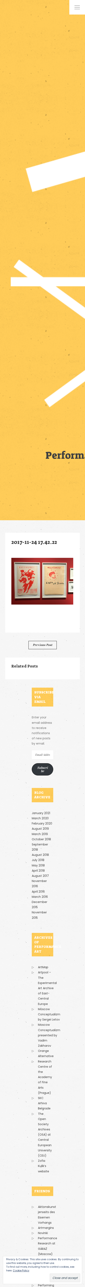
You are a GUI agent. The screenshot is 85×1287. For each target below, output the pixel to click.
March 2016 (40, 897)
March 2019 (40, 834)
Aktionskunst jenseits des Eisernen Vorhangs (47, 1215)
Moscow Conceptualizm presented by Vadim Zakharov (49, 1035)
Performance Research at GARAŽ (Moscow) (47, 1246)
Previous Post (42, 645)
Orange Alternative (46, 1053)
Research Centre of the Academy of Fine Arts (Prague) (45, 1077)
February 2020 (42, 823)
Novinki (43, 1233)
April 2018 (38, 871)
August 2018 (40, 855)
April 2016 (38, 891)
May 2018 (38, 865)
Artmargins (46, 1228)
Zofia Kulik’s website (43, 1166)
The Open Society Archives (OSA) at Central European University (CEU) (45, 1135)
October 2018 (41, 839)
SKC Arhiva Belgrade (44, 1103)
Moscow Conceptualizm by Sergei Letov (49, 1014)
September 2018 (40, 847)
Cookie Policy (21, 1270)
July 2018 (38, 860)
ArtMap (43, 967)
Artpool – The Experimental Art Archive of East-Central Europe (47, 988)
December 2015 (39, 904)
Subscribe (42, 769)
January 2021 (41, 813)
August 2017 (40, 876)
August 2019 (40, 829)
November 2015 (39, 915)
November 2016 (39, 883)
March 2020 (40, 818)
